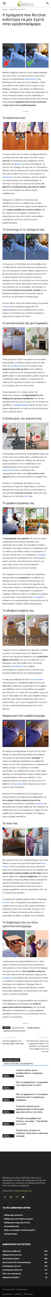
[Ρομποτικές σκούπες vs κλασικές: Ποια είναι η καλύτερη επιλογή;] (8, 1133)
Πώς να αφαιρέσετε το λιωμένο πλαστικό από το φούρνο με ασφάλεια (32, 1097)
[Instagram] (11, 1197)
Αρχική (4, 9)
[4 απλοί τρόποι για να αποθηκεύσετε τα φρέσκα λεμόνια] (8, 1073)
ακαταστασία (8, 470)
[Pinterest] (17, 1197)
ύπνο (26, 496)
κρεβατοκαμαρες (33, 1028)
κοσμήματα (7, 978)
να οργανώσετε (37, 679)
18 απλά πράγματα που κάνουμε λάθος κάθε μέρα (13, 1042)
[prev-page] (4, 1142)
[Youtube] (23, 1197)
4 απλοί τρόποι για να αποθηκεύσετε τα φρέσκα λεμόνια (29, 1073)
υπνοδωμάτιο (16, 366)
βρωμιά (18, 164)
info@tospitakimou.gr (23, 1191)
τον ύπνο (6, 902)
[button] (4, 3)
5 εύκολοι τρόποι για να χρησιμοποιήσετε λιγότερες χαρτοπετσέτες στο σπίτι (30, 1109)
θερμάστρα (18, 784)
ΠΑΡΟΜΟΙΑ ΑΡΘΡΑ (11, 1060)
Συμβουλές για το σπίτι (18, 9)
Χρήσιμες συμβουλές (6, 1075)
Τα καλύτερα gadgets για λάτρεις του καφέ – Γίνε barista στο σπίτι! (32, 1121)
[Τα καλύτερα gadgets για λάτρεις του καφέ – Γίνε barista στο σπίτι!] (8, 1121)
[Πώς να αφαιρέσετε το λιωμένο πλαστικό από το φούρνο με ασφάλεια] (8, 1097)
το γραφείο (41, 554)
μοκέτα (40, 803)
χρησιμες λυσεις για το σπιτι (15, 1031)
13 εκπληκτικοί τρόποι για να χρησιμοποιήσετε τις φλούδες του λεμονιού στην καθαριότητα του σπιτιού (37, 1046)
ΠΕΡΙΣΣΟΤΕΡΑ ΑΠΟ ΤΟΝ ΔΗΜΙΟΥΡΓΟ (18, 1064)
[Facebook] (4, 1197)
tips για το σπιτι (18, 1028)
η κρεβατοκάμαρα (20, 405)
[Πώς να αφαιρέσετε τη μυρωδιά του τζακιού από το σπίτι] (8, 1085)
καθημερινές (31, 79)
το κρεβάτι (38, 597)
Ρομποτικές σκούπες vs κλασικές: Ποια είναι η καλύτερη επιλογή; (32, 1133)
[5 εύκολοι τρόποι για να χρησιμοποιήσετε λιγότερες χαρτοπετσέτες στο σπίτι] (8, 1109)
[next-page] (8, 1142)
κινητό (8, 306)
